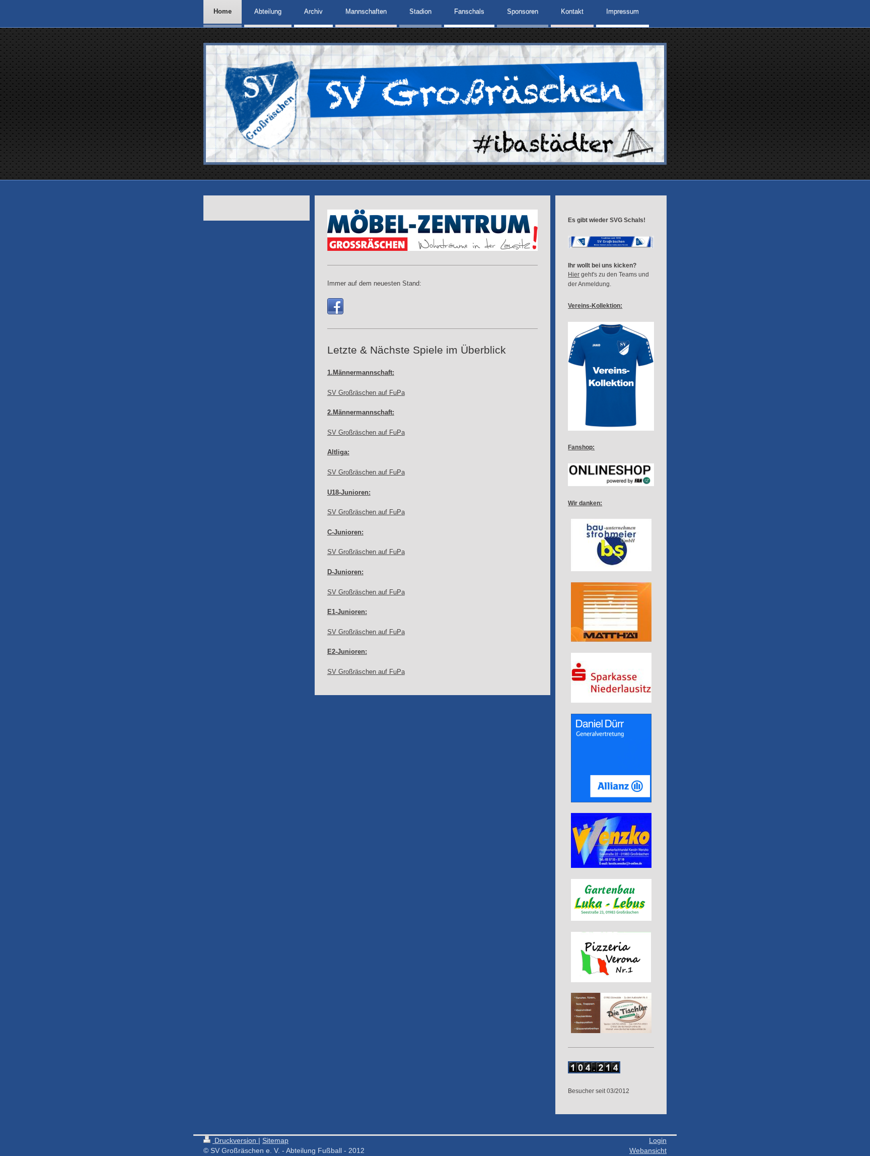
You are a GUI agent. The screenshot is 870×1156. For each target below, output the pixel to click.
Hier (573, 274)
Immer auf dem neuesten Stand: (374, 283)
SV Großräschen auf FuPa (366, 392)
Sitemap (275, 1140)
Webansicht (648, 1150)
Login (658, 1140)
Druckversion (235, 1140)
